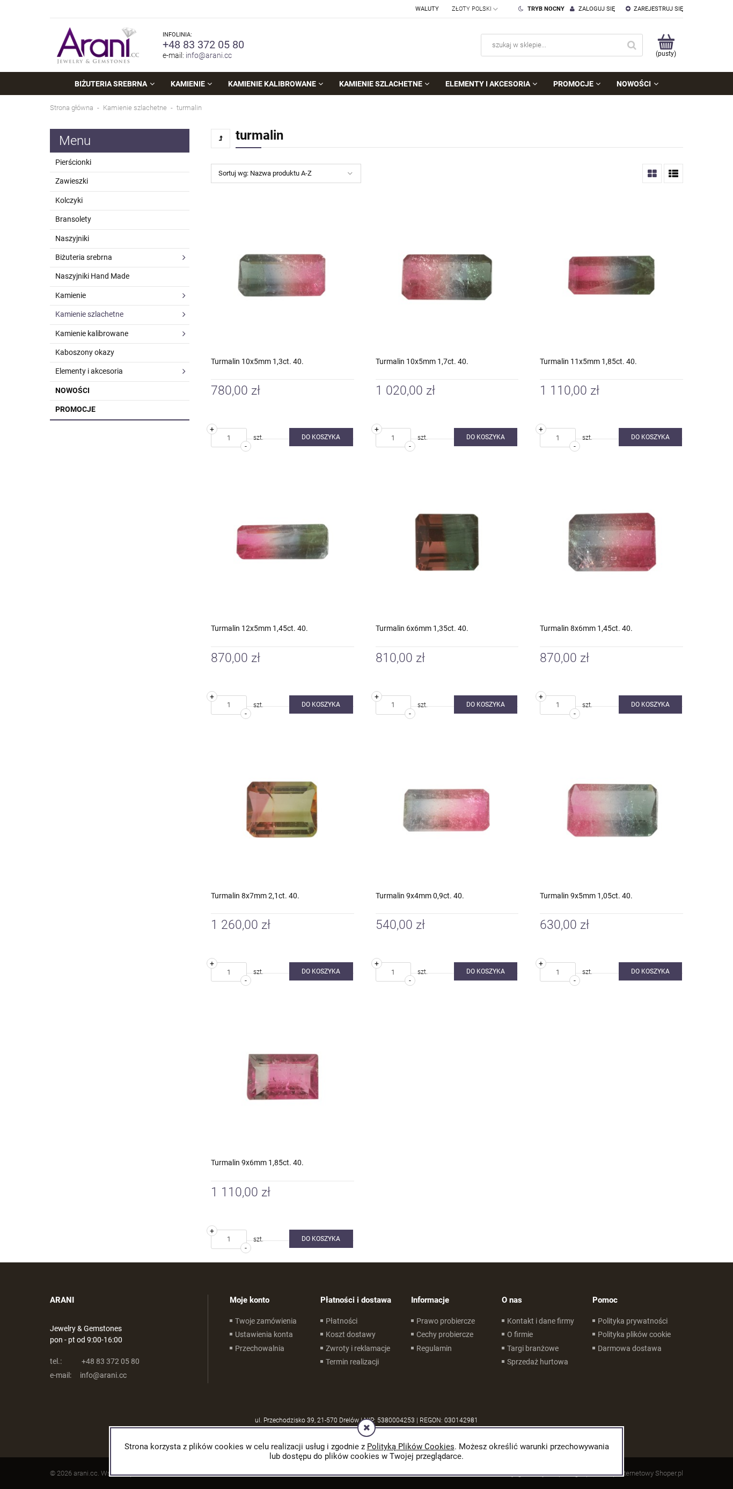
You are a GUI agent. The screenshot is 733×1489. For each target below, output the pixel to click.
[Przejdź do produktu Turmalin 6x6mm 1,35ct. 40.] (447, 542)
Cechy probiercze (444, 1334)
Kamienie (70, 295)
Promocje (75, 409)
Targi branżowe (533, 1348)
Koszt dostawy (351, 1334)
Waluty (427, 8)
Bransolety (73, 219)
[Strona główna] (95, 45)
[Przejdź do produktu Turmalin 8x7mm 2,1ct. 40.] (282, 809)
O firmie (520, 1334)
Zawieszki (71, 181)
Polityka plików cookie (634, 1334)
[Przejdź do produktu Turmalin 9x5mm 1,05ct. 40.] (611, 809)
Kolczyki (69, 200)
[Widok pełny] (673, 173)
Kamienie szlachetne (89, 314)
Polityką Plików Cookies (411, 1446)
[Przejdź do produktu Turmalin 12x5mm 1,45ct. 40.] (282, 542)
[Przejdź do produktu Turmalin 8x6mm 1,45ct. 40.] (611, 542)
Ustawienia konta (264, 1334)
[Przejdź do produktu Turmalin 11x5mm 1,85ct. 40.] (611, 275)
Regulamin (434, 1348)
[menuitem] (114, 84)
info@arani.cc (209, 55)
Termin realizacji (352, 1361)
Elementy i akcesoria (89, 371)
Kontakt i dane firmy (540, 1321)
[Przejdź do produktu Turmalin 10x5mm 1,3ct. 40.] (282, 275)
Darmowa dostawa (630, 1348)
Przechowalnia (259, 1348)
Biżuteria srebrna (83, 257)
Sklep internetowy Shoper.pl (641, 1473)
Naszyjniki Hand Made (92, 276)
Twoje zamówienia (266, 1321)
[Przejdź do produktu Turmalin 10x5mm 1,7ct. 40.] (447, 275)
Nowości (72, 390)
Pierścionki (73, 162)
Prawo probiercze (445, 1321)
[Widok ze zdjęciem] (652, 173)
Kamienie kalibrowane (91, 333)
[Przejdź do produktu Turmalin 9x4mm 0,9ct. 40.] (447, 809)
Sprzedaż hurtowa (537, 1361)
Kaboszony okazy (84, 352)
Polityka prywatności (633, 1321)
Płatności (341, 1321)
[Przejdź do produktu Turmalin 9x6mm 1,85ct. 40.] (282, 1076)
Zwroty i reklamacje (358, 1348)
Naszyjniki (72, 238)
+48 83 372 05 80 (203, 44)
